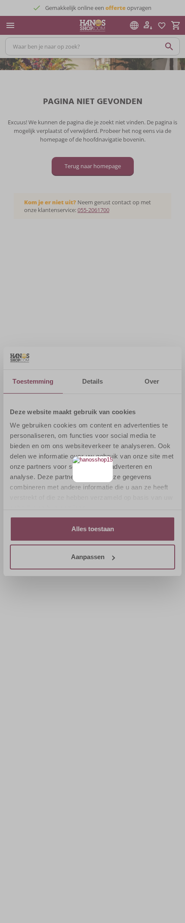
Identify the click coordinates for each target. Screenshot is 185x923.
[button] (105, 463)
